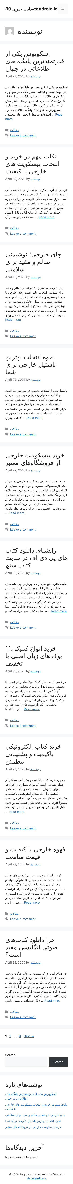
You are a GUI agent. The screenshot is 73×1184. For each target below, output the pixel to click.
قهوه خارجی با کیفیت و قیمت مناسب (35, 852)
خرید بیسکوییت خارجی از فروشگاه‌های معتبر (34, 458)
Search (10, 1055)
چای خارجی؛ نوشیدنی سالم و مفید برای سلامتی (33, 261)
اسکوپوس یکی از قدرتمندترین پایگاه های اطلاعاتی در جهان (34, 61)
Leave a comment (23, 135)
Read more (46, 217)
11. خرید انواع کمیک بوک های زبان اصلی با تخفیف (33, 656)
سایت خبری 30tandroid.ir (31, 9)
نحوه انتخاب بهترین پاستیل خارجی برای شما (30, 364)
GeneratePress (36, 1178)
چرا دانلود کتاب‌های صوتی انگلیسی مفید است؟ (31, 947)
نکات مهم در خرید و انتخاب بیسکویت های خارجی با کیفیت (32, 163)
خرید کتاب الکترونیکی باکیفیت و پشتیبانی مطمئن (33, 754)
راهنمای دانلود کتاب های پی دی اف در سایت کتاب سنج (36, 557)
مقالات (14, 130)
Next (29, 1036)
